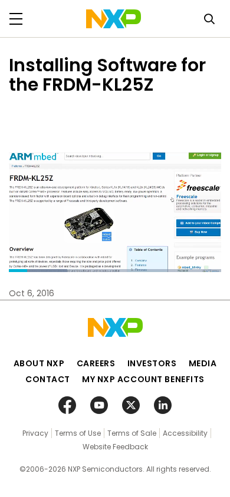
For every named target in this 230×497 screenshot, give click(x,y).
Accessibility (185, 433)
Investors (152, 363)
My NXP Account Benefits (143, 379)
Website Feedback (115, 447)
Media (203, 363)
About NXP (39, 363)
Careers (96, 363)
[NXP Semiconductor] (113, 19)
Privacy (35, 433)
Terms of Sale (131, 433)
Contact (47, 379)
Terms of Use (78, 433)
